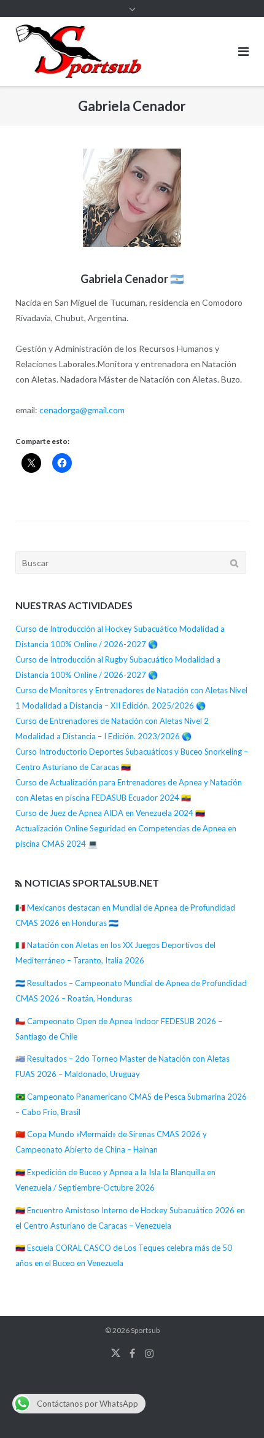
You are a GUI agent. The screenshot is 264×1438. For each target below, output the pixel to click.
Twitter (115, 1353)
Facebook (132, 1353)
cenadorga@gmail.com (82, 410)
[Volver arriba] (234, 1408)
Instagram (149, 1353)
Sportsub (145, 1330)
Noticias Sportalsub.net (92, 882)
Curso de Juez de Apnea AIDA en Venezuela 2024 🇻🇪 (110, 813)
